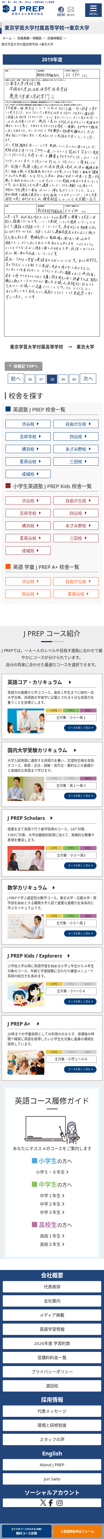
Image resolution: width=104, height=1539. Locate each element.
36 (30, 379)
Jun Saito (52, 1479)
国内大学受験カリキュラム (37, 750)
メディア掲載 (52, 1315)
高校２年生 (51, 1244)
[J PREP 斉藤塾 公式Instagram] (59, 1504)
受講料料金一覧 (52, 1357)
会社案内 (52, 1301)
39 (63, 379)
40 (74, 379)
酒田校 (52, 1386)
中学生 (47, 1184)
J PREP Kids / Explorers (34, 955)
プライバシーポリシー (52, 1371)
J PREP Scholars (26, 818)
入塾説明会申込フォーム (77, 1531)
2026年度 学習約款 (52, 1343)
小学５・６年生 (51, 1172)
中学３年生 (51, 1212)
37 (41, 379)
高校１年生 (51, 1236)
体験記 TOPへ (26, 366)
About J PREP (52, 1464)
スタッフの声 (52, 1439)
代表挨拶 (52, 1286)
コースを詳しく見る (79, 727)
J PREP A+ (18, 1023)
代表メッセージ (52, 1411)
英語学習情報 (52, 1329)
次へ (88, 378)
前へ (16, 378)
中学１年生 (51, 1195)
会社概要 (52, 1275)
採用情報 (52, 1400)
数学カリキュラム (27, 887)
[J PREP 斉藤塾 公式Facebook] (50, 1504)
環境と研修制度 (52, 1425)
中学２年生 (51, 1204)
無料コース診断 (26, 1531)
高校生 (47, 1225)
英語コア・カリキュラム (34, 682)
